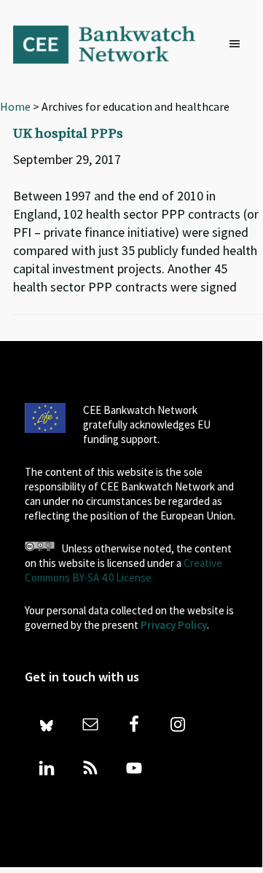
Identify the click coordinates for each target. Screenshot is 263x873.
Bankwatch (113, 44)
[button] (238, 44)
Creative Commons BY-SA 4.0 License (123, 570)
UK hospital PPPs (68, 133)
